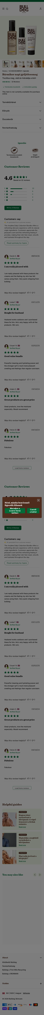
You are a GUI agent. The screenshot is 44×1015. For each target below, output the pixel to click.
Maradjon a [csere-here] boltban (15, 510)
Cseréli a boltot (33, 510)
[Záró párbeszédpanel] (38, 500)
